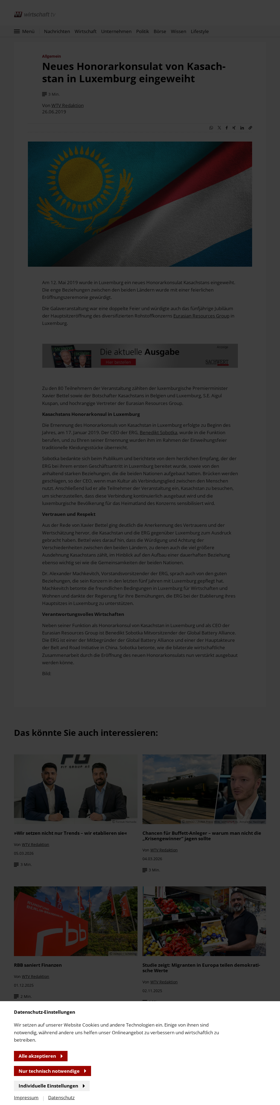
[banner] (140, 552)
